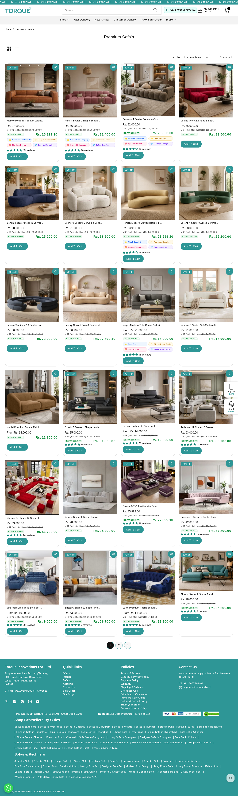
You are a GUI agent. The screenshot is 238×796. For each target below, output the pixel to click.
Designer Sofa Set (112, 766)
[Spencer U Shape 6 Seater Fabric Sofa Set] (206, 487)
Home (8, 29)
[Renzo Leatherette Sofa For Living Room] (148, 396)
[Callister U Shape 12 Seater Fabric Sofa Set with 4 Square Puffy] (32, 487)
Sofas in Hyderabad (51, 726)
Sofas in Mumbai (145, 726)
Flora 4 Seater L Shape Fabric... (198, 594)
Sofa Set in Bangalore (209, 726)
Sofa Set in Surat (51, 747)
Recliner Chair (41, 771)
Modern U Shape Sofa (113, 771)
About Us (68, 683)
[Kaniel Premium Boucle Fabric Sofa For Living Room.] (32, 397)
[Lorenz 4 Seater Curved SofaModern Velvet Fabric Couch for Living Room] (206, 193)
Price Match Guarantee (134, 694)
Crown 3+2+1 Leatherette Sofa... (141, 506)
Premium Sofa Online (84, 771)
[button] (64, 20)
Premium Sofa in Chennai (61, 737)
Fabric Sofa (211, 766)
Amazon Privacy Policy (134, 708)
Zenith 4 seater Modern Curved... (25, 222)
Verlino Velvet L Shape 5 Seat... (198, 120)
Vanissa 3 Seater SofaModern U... (199, 325)
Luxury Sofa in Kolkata (58, 742)
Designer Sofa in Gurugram (155, 737)
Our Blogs (68, 694)
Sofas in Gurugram (99, 726)
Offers (66, 673)
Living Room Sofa (163, 766)
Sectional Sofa (68, 766)
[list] (17, 48)
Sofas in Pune (166, 726)
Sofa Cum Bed (60, 771)
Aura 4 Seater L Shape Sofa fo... (83, 120)
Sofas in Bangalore (25, 726)
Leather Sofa (21, 771)
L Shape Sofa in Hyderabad (127, 731)
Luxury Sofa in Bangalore (64, 731)
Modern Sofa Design (137, 766)
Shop (63, 19)
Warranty (126, 683)
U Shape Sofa (79, 761)
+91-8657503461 (193, 683)
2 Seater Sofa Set (191, 771)
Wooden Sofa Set (24, 776)
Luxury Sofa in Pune (26, 747)
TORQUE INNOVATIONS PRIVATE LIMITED (40, 791)
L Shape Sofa (60, 761)
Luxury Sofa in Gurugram (122, 737)
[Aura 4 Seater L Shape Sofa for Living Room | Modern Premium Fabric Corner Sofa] (90, 91)
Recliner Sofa (98, 761)
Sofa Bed (168, 761)
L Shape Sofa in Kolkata (28, 742)
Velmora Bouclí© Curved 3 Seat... (83, 222)
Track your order (130, 704)
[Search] (155, 10)
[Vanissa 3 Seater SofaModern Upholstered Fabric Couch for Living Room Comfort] (206, 295)
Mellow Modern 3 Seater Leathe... (25, 120)
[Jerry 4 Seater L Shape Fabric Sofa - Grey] (90, 487)
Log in (207, 11)
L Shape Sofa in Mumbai (114, 742)
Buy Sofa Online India (26, 766)
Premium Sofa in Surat (105, 747)
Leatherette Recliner (188, 761)
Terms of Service (130, 673)
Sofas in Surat (185, 726)
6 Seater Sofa (151, 761)
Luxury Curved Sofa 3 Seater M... (83, 325)
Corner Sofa (50, 766)
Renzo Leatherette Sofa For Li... (140, 426)
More (169, 19)
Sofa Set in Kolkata (186, 737)
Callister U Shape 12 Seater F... (24, 518)
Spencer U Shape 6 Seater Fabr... (199, 517)
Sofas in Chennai (75, 726)
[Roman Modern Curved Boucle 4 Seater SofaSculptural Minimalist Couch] (148, 193)
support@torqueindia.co (197, 687)
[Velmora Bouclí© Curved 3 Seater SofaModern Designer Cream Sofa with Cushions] (90, 193)
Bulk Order (69, 690)
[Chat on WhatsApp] (8, 788)
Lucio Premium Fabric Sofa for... (140, 607)
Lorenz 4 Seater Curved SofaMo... (199, 222)
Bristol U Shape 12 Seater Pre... (82, 607)
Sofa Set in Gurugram (91, 737)
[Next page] (127, 645)
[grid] (9, 48)
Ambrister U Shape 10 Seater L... (199, 427)
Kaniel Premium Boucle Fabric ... (25, 427)
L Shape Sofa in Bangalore (31, 731)
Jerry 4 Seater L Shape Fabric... (82, 517)
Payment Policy (129, 680)
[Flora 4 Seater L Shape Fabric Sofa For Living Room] (206, 571)
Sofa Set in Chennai (191, 731)
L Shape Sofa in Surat (76, 747)
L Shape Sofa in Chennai (28, 737)
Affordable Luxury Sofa (51, 776)
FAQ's (66, 680)
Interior (67, 676)
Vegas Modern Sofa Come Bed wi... (142, 325)
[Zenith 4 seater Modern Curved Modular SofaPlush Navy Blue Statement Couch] (32, 193)
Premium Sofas (131, 761)
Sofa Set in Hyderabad (95, 731)
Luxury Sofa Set (89, 766)
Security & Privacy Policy (135, 676)
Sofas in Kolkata (123, 726)
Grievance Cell (129, 690)
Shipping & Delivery (132, 687)
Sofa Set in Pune (173, 742)
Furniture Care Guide (133, 697)
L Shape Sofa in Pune (199, 742)
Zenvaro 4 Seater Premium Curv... (141, 119)
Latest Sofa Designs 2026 (82, 776)
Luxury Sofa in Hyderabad (162, 731)
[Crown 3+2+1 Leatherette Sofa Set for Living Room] (148, 481)
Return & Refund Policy (134, 701)
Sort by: (176, 57)
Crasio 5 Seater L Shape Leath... (83, 427)
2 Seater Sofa (41, 761)
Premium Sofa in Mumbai (146, 742)
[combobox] (112, 10)
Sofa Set (114, 761)
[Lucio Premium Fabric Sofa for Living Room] (148, 578)
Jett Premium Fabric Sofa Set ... (24, 607)
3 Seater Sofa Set (167, 771)
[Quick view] (55, 67)
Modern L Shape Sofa (141, 771)
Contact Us (69, 687)
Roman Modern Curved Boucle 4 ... (142, 222)
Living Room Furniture (189, 766)
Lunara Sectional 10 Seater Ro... (25, 325)
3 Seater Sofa (22, 761)
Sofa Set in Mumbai (85, 742)
